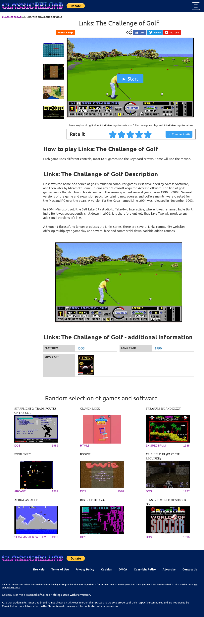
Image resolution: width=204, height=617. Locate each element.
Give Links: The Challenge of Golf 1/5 (113, 134)
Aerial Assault (26, 500)
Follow (157, 32)
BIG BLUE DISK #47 (92, 500)
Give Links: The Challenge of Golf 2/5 (122, 134)
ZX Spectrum (156, 445)
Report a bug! (65, 32)
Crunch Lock (90, 408)
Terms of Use (60, 569)
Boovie (85, 454)
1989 (55, 445)
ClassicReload (12, 16)
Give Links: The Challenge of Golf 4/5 (139, 134)
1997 (186, 491)
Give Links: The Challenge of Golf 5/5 (148, 134)
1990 (158, 348)
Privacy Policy (85, 569)
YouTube (174, 32)
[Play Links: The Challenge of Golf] (130, 116)
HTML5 (84, 445)
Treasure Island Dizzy (163, 408)
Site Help (38, 569)
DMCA (123, 569)
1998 (121, 491)
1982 (55, 491)
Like (142, 32)
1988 (186, 445)
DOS (81, 348)
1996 (186, 537)
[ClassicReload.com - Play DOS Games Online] (32, 9)
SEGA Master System (30, 537)
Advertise (169, 569)
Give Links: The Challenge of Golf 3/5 (130, 134)
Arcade (20, 491)
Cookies (106, 569)
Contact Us (189, 569)
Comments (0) (181, 134)
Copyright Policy (145, 569)
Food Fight (22, 454)
